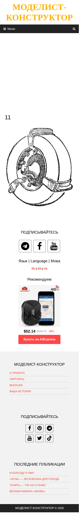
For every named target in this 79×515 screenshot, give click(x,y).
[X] (39, 438)
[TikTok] (49, 438)
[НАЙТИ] (74, 29)
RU (33, 268)
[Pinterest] (39, 428)
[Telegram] (25, 246)
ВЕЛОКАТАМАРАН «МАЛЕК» (27, 491)
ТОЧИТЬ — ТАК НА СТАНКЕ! (28, 485)
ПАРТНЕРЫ (17, 379)
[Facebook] (39, 246)
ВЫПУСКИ (16, 385)
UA (45, 268)
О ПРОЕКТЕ (17, 372)
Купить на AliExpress (39, 339)
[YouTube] (54, 246)
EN (39, 268)
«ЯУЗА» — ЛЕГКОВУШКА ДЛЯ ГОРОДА (34, 479)
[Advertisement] (39, 72)
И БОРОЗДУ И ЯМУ (22, 472)
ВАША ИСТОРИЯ (20, 391)
